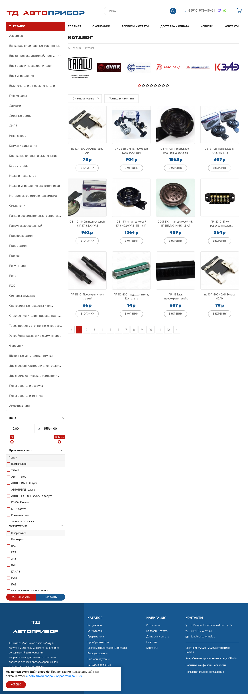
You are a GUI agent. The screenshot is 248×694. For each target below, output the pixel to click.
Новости (206, 26)
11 (159, 329)
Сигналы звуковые (22, 295)
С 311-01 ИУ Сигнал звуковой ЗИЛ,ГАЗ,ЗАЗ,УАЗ (87, 223)
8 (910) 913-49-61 (201, 11)
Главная (74, 26)
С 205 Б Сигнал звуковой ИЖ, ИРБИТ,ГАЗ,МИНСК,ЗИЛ (175, 223)
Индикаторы (18, 135)
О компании (101, 26)
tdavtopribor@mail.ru (203, 636)
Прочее (14, 255)
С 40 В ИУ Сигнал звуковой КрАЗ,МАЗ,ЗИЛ (131, 150)
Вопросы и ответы (135, 26)
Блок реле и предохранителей (30, 65)
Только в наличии (121, 98)
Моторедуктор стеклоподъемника (33, 195)
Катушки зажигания (23, 145)
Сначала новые (83, 98)
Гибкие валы (18, 95)
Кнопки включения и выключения (33, 155)
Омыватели (17, 205)
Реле (12, 275)
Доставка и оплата (174, 26)
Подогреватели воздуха (26, 385)
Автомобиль (18, 525)
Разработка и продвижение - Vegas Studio (211, 658)
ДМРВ (13, 125)
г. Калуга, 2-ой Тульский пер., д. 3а (212, 625)
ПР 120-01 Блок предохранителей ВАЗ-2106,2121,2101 (219, 223)
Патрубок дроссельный (25, 225)
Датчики (15, 105)
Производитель (20, 450)
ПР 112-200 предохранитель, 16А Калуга (131, 296)
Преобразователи (21, 235)
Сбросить (50, 597)
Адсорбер (16, 35)
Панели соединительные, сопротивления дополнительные (35, 215)
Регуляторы (17, 265)
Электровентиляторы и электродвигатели (35, 365)
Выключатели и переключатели (32, 85)
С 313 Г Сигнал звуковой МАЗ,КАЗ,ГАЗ (220, 150)
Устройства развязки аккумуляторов (35, 335)
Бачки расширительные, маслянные (34, 45)
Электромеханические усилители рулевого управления (35, 375)
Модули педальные (22, 175)
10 (150, 329)
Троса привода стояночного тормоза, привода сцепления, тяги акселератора (35, 325)
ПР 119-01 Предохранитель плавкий (87, 296)
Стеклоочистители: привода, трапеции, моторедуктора (35, 315)
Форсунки (16, 345)
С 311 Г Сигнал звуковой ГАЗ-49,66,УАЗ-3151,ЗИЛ (131, 223)
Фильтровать (21, 597)
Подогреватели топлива (26, 395)
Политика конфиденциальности (206, 665)
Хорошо (16, 684)
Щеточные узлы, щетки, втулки (31, 355)
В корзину (87, 167)
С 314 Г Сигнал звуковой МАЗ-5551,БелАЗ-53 (175, 150)
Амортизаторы (19, 405)
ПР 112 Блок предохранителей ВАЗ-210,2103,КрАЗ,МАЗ (175, 296)
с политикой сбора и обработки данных (54, 676)
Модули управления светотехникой (34, 185)
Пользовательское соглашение (205, 671)
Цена (12, 418)
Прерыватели (19, 245)
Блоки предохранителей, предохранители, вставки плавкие (32, 55)
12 (168, 329)
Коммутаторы (18, 165)
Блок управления (21, 75)
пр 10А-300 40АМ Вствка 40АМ (219, 296)
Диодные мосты (20, 115)
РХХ (12, 285)
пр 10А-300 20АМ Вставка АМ (87, 150)
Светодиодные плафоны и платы (31, 305)
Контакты (232, 26)
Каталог (89, 48)
